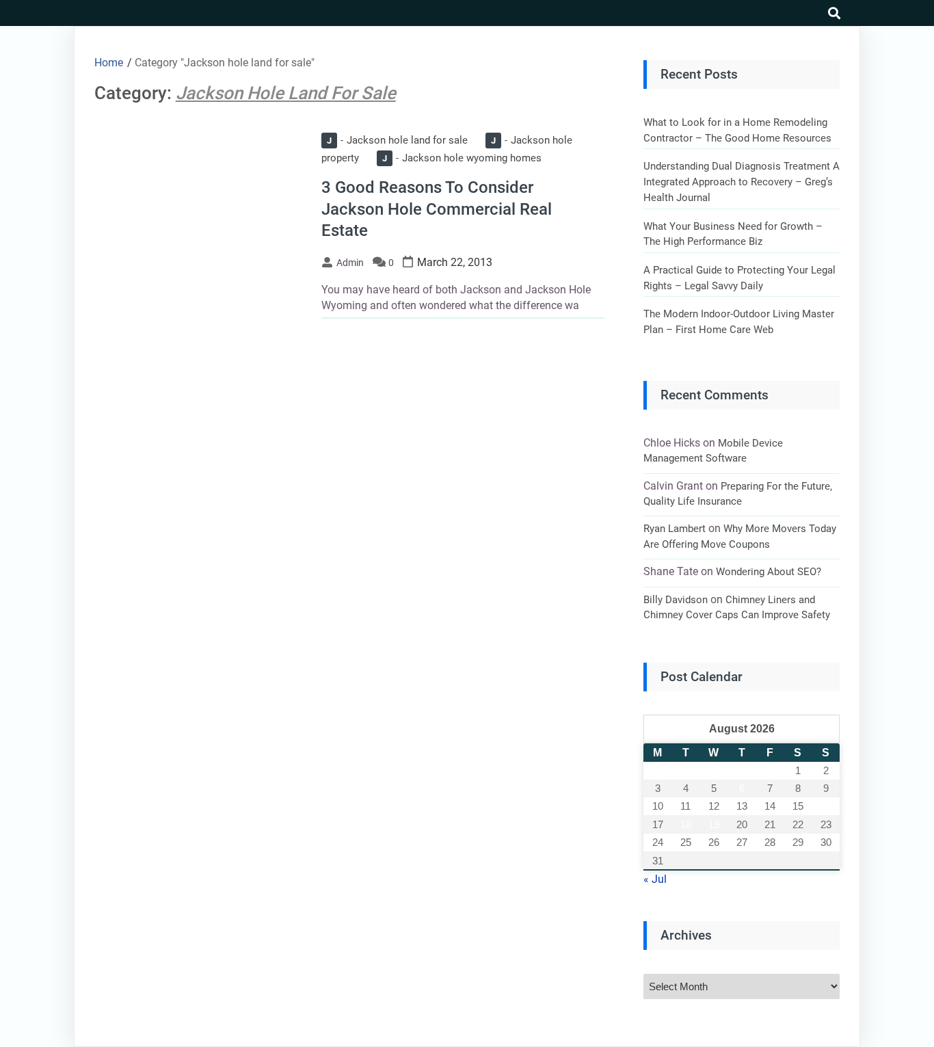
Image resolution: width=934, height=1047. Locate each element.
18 (685, 824)
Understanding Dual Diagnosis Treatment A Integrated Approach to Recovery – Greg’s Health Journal (741, 181)
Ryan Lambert (674, 528)
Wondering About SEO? (768, 572)
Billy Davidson (675, 600)
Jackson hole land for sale (397, 140)
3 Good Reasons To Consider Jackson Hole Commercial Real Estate (436, 208)
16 (825, 806)
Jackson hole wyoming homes (462, 158)
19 (713, 824)
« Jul (655, 879)
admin (350, 262)
